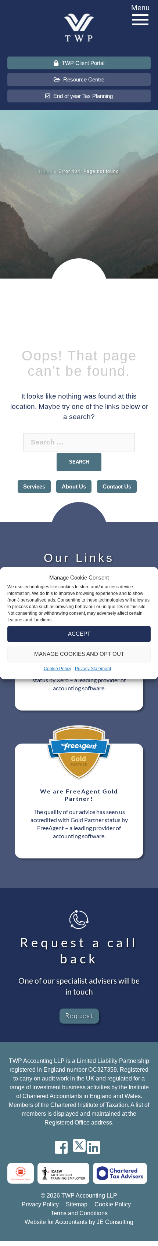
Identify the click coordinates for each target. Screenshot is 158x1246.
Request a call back (79, 950)
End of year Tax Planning (82, 96)
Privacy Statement (93, 668)
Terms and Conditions (79, 1213)
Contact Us (117, 486)
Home (46, 171)
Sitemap (76, 1204)
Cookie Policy (57, 668)
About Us (74, 486)
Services (34, 486)
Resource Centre (83, 79)
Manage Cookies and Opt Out (79, 654)
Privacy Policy (40, 1204)
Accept (79, 634)
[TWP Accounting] (79, 27)
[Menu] (140, 20)
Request (79, 1015)
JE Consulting (115, 1222)
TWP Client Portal (82, 63)
